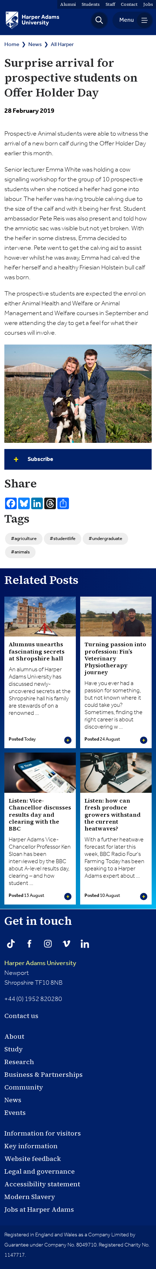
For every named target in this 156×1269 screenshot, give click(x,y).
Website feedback (32, 1158)
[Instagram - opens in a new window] (48, 943)
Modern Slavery (29, 1196)
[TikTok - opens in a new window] (11, 943)
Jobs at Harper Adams (39, 1209)
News (35, 44)
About (14, 1036)
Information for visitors (42, 1133)
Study (13, 1049)
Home (11, 44)
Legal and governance (39, 1171)
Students (91, 4)
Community (23, 1087)
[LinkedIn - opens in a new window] (85, 943)
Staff (110, 4)
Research (19, 1061)
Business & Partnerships (43, 1074)
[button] (99, 20)
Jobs (148, 4)
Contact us (21, 1015)
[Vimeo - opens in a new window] (66, 943)
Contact (129, 4)
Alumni (68, 4)
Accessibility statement (42, 1183)
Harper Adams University (40, 963)
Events (15, 1112)
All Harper (62, 44)
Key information (31, 1145)
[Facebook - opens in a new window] (29, 943)
